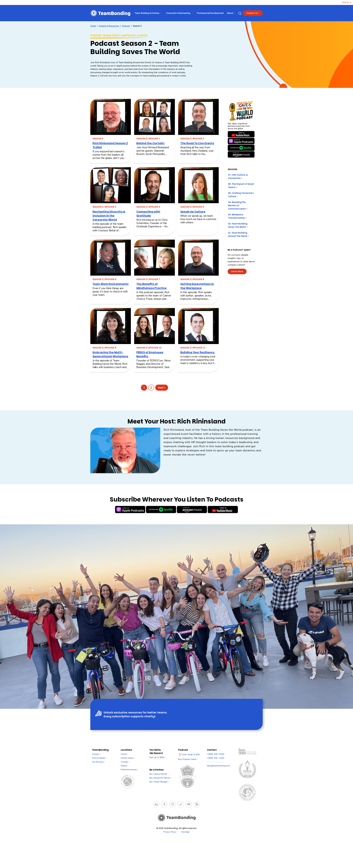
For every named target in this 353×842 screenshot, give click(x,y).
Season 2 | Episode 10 (148, 347)
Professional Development (210, 13)
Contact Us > (252, 13)
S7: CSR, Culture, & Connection (238, 176)
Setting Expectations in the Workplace (197, 286)
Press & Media (99, 758)
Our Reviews (98, 762)
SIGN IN (345, 2)
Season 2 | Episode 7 (148, 279)
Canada (125, 762)
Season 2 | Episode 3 (104, 206)
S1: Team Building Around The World (238, 234)
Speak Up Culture (192, 212)
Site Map (185, 832)
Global (124, 765)
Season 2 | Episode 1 (148, 138)
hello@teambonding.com (218, 765)
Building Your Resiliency (197, 352)
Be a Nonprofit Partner (160, 778)
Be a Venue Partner (159, 774)
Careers (96, 754)
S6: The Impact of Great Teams (241, 185)
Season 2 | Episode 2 (192, 138)
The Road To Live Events (197, 143)
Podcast (126, 26)
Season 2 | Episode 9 (104, 347)
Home (93, 26)
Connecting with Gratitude (148, 214)
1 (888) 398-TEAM (215, 754)
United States (128, 758)
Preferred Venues (129, 769)
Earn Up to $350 (157, 757)
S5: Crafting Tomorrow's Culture (241, 195)
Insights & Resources (109, 26)
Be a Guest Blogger (159, 781)
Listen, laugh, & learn (190, 754)
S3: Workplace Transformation (237, 216)
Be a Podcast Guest (188, 759)
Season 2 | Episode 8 (192, 279)
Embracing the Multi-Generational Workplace (110, 354)
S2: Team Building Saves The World (238, 225)
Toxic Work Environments (111, 284)
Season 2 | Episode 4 (148, 206)
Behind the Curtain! (150, 143)
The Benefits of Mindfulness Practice (151, 286)
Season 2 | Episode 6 (104, 279)
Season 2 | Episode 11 (192, 347)
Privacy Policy (170, 832)
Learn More (237, 271)
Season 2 (98, 138)
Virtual (124, 754)
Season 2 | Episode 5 (192, 206)
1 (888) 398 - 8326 (215, 758)
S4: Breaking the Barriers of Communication (238, 205)
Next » (161, 387)
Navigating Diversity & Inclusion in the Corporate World (109, 216)
